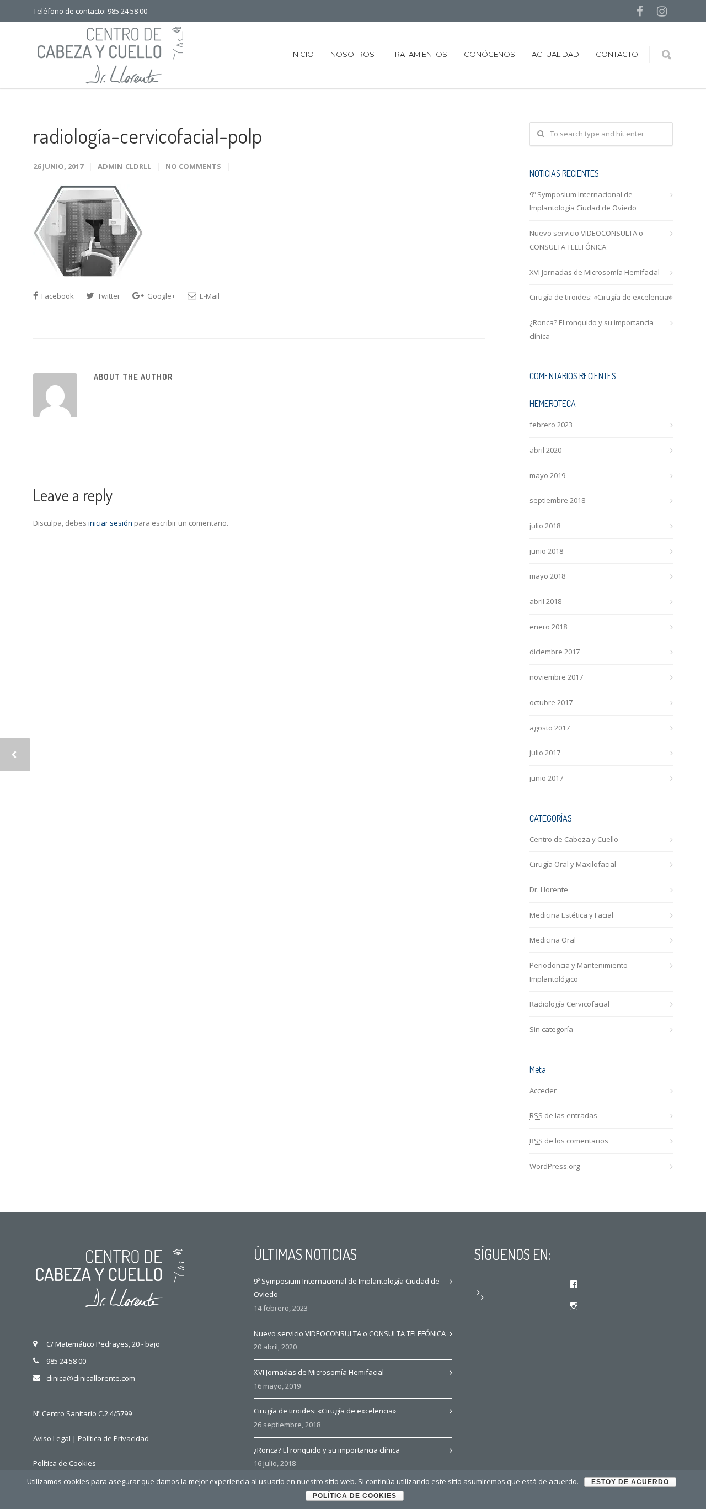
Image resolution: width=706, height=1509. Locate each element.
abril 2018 (545, 601)
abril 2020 (545, 450)
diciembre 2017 (555, 651)
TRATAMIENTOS (419, 54)
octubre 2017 (551, 702)
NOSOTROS (352, 54)
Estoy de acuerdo (630, 1482)
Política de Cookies (64, 1463)
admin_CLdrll (124, 166)
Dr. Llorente (549, 889)
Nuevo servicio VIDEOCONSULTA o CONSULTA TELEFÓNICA (586, 240)
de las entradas (563, 1115)
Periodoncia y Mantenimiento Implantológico (579, 972)
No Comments (193, 166)
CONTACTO (617, 54)
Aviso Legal (52, 1438)
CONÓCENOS (489, 54)
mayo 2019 (547, 475)
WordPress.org (555, 1166)
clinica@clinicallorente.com (90, 1378)
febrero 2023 (551, 425)
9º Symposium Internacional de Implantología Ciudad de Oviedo (583, 201)
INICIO (302, 54)
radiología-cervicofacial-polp (147, 135)
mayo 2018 (547, 576)
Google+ (160, 296)
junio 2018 (546, 551)
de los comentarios (569, 1141)
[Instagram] (662, 11)
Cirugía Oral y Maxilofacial (573, 864)
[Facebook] (640, 11)
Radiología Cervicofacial (569, 1004)
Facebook (57, 296)
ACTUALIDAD (555, 54)
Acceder (543, 1090)
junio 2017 (546, 778)
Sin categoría (551, 1029)
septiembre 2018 (557, 500)
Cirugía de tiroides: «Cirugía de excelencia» (601, 297)
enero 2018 (548, 627)
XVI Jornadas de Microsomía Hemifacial (595, 272)
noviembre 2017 (556, 677)
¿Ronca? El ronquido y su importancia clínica (592, 329)
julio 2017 (545, 753)
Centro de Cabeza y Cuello (574, 839)
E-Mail (209, 296)
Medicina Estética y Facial (571, 915)
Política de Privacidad (113, 1438)
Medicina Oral (553, 940)
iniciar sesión (110, 523)
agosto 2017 (550, 728)
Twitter (108, 296)
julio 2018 (545, 526)
